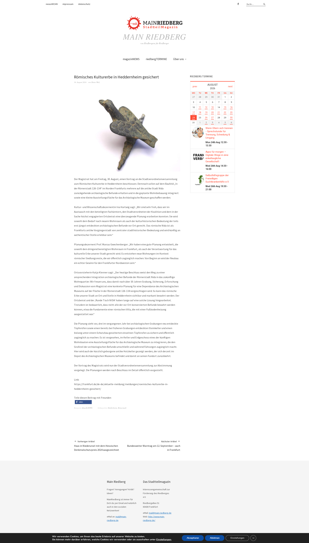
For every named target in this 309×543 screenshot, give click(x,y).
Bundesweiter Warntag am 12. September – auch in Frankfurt (153, 445)
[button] (83, 402)
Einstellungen (163, 539)
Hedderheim (112, 408)
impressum (68, 4)
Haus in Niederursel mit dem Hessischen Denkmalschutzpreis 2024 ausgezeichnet (96, 445)
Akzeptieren (193, 537)
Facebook (238, 4)
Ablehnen (215, 537)
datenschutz (84, 4)
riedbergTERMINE (156, 59)
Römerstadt (122, 408)
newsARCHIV (52, 4)
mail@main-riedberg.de (160, 512)
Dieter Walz (95, 82)
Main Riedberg (154, 36)
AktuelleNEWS (87, 408)
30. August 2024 (80, 82)
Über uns (178, 59)
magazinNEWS (131, 59)
